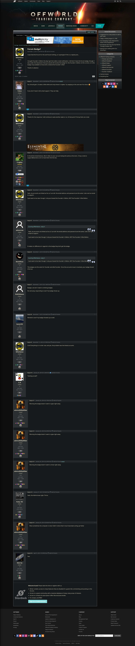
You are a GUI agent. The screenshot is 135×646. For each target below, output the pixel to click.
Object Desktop (16, 615)
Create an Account (115, 619)
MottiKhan (19, 262)
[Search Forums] (120, 1)
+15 (19, 511)
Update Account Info (115, 625)
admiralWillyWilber (20, 410)
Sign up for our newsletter (86, 635)
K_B (19, 382)
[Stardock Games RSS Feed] (115, 86)
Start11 (15, 619)
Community (32, 1)
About (80, 615)
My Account (113, 617)
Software (20, 1)
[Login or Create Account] (115, 1)
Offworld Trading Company (51, 627)
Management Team (83, 619)
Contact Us (81, 629)
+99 (20, 420)
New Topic (91, 32)
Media (36, 26)
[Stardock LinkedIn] (112, 86)
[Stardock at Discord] (107, 86)
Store (99, 26)
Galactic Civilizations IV (50, 619)
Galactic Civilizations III (33, 45)
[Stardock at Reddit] (104, 86)
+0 (19, 304)
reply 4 (43, 226)
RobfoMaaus (19, 294)
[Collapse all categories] (120, 56)
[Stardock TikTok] (110, 86)
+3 (19, 67)
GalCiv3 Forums (50, 51)
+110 (20, 101)
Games (26, 1)
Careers (80, 621)
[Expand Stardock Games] (99, 74)
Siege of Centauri (49, 629)
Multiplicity (15, 625)
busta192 (19, 324)
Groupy (15, 627)
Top (94, 81)
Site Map (78, 643)
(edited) (61, 81)
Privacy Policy (58, 643)
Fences (14, 621)
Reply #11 (31, 400)
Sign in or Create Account (38, 601)
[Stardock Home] (14, 1)
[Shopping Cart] (118, 1)
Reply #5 (29, 220)
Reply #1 (29, 81)
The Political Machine (50, 625)
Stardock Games (22, 45)
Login (31, 35)
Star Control (48, 623)
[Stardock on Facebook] (105, 83)
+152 (20, 271)
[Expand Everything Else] (99, 76)
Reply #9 (29, 342)
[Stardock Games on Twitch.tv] (111, 83)
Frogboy (19, 162)
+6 (19, 392)
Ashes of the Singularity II (51, 615)
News (39, 1)
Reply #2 (29, 114)
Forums (80, 631)
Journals (51, 26)
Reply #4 (29, 190)
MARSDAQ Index (71, 26)
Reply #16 (29, 553)
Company (82, 612)
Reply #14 (29, 492)
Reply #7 (29, 284)
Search (26, 35)
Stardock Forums (55, 372)
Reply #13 (31, 461)
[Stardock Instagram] (114, 83)
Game (43, 26)
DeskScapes (16, 623)
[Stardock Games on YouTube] (108, 83)
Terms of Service (66, 643)
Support (48, 1)
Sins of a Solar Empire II (50, 621)
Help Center (113, 615)
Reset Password (114, 623)
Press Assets (82, 625)
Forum (60, 26)
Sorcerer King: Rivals (50, 631)
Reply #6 (29, 252)
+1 (19, 332)
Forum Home (19, 35)
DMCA (72, 643)
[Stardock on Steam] (117, 83)
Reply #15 (31, 522)
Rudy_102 (19, 502)
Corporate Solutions (18, 617)
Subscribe (117, 635)
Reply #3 (29, 152)
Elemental (47, 617)
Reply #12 (31, 431)
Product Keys (114, 621)
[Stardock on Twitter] (103, 83)
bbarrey (19, 563)
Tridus (20, 91)
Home (15, 45)
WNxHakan (20, 57)
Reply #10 (29, 372)
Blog (43, 1)
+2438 (19, 170)
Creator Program (83, 627)
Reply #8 (29, 314)
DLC (93, 26)
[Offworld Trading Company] (54, 15)
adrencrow (19, 230)
